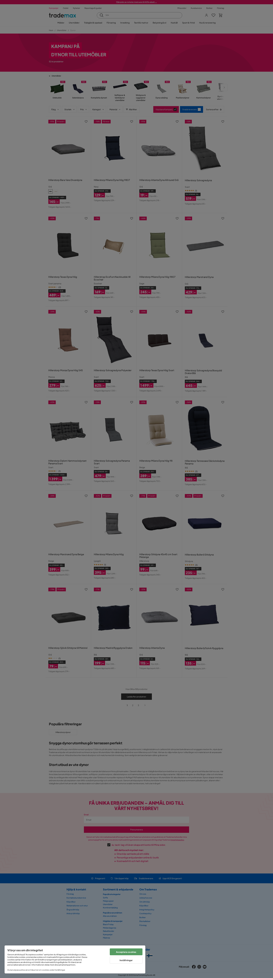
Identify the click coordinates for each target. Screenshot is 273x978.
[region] (75, 959)
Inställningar (126, 960)
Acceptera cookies (126, 952)
